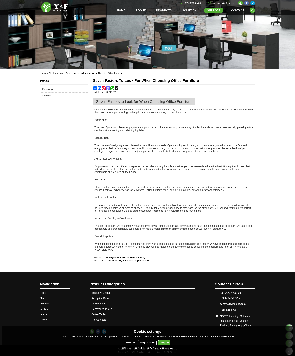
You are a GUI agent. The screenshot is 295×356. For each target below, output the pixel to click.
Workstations (98, 303)
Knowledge (58, 73)
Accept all (164, 343)
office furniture (162, 109)
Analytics (142, 348)
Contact (237, 10)
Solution (189, 10)
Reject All (130, 343)
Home (121, 10)
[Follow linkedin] (252, 3)
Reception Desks (100, 298)
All (50, 73)
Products (164, 10)
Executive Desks (100, 293)
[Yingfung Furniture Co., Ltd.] (55, 7)
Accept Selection (147, 343)
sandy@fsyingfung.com (223, 3)
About (141, 10)
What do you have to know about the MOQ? (125, 257)
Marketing (169, 348)
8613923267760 (229, 310)
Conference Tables (101, 309)
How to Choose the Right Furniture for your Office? (124, 260)
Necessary (129, 348)
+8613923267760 (192, 3)
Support (213, 10)
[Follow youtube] (240, 3)
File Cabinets (98, 319)
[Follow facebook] (246, 3)
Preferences (155, 348)
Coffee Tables (98, 314)
